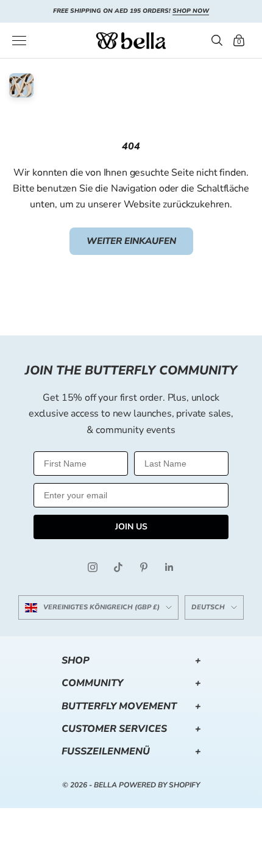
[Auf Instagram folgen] (93, 567)
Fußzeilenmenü (131, 751)
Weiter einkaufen (131, 241)
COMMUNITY (131, 683)
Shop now (190, 11)
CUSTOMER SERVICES (131, 729)
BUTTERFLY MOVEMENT (131, 706)
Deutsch (208, 607)
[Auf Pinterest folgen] (144, 567)
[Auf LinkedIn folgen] (169, 567)
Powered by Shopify (159, 785)
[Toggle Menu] (19, 40)
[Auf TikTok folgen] (118, 567)
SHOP (131, 660)
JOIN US (131, 526)
